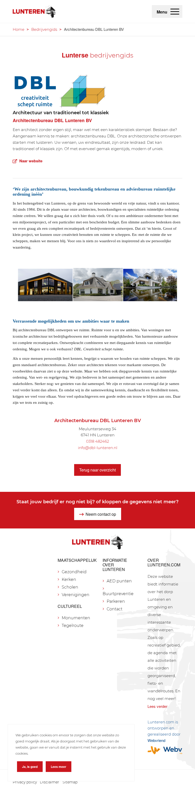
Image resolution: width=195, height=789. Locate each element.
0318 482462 (97, 441)
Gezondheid (74, 571)
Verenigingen (75, 594)
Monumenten (76, 617)
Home (18, 29)
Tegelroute (73, 625)
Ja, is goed (30, 766)
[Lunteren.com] (34, 11)
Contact (114, 609)
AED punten (119, 581)
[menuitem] (174, 11)
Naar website (30, 161)
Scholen (70, 587)
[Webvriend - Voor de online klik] (165, 750)
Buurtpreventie (118, 593)
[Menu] (174, 11)
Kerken (69, 579)
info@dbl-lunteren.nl (97, 447)
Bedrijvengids (44, 29)
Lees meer (58, 766)
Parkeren (116, 601)
